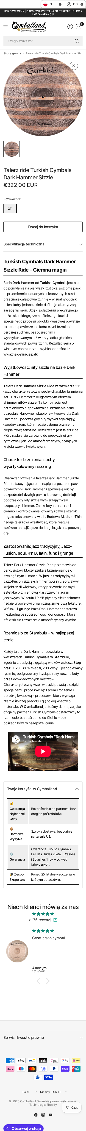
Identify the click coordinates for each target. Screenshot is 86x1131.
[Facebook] (35, 1115)
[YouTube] (50, 1115)
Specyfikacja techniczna (23, 244)
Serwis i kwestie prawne (23, 1037)
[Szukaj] (77, 41)
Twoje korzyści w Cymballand (32, 788)
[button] (39, 981)
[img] (43, 914)
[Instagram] (43, 1115)
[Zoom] (74, 66)
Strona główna (12, 53)
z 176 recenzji (40, 919)
